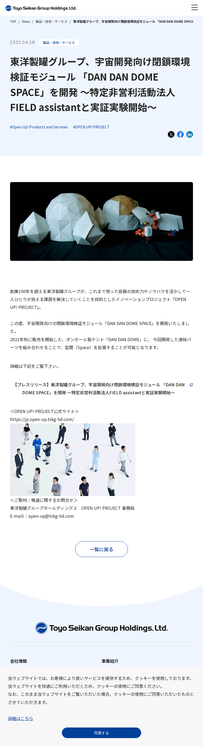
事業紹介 (110, 661)
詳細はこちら (20, 718)
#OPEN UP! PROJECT (91, 126)
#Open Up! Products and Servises (39, 126)
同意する (101, 732)
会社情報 (18, 661)
